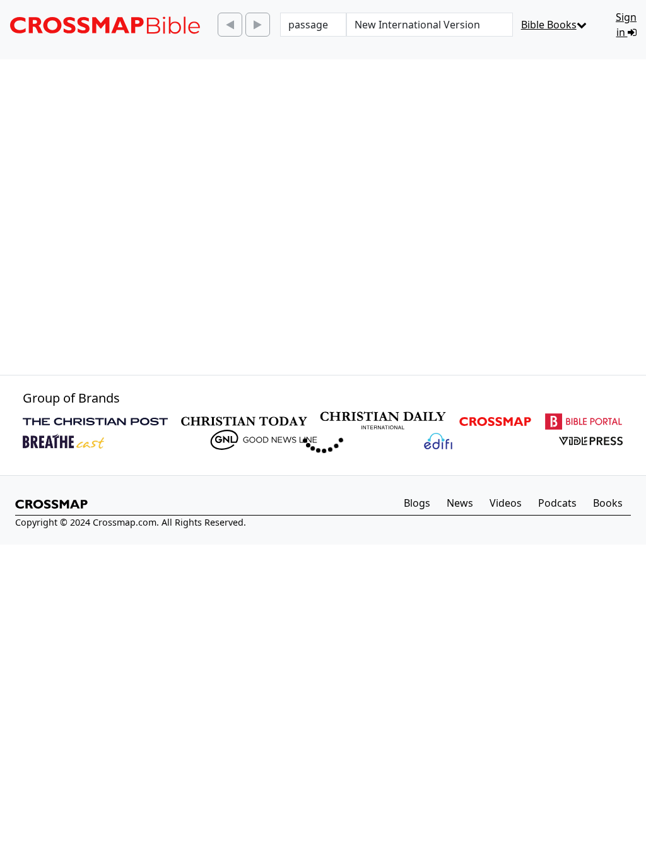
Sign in (626, 24)
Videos (506, 503)
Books (608, 503)
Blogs (417, 503)
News (460, 503)
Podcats (557, 503)
